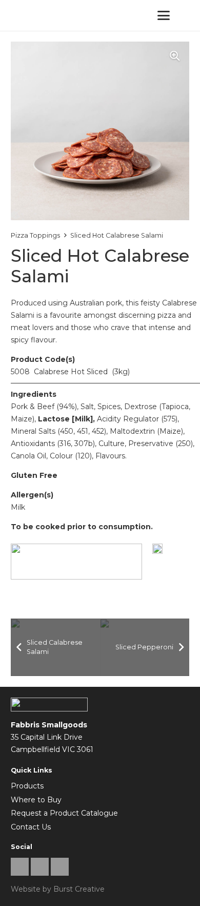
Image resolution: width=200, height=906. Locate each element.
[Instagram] (40, 867)
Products (27, 786)
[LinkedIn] (60, 867)
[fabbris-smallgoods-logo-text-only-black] (35, 15)
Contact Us (31, 827)
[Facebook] (20, 867)
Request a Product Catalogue (64, 813)
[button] (163, 15)
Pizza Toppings (35, 235)
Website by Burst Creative (58, 889)
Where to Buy (36, 799)
